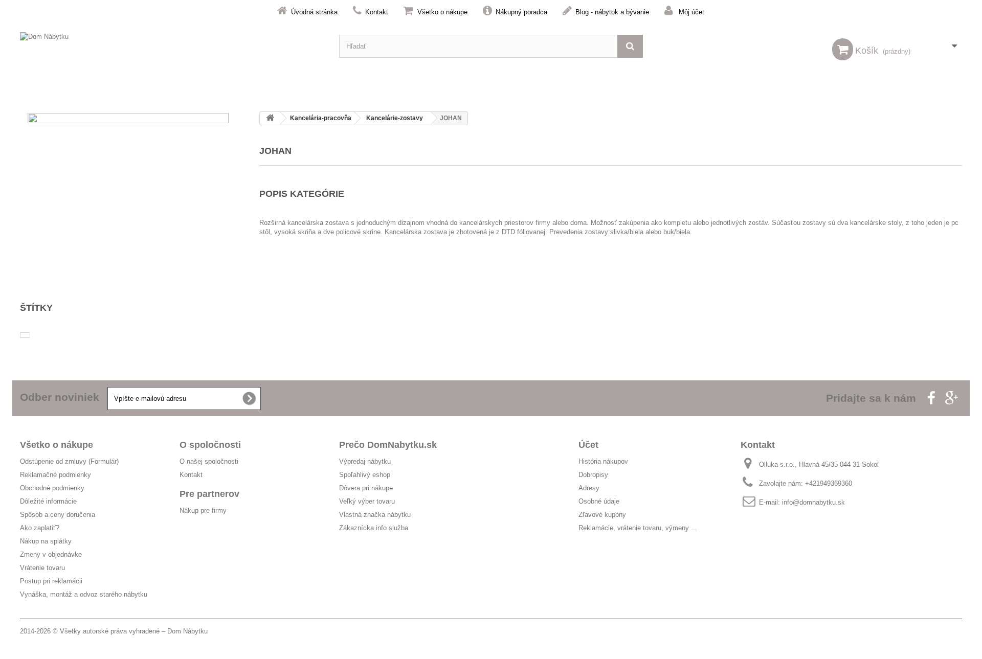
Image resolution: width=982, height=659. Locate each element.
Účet (588, 445)
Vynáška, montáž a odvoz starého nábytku (83, 594)
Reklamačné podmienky (55, 475)
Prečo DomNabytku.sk (388, 445)
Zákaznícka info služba (373, 528)
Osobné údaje (598, 501)
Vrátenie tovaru (42, 568)
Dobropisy (593, 475)
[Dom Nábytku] (172, 46)
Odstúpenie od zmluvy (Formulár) (69, 461)
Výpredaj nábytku (365, 461)
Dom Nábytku (187, 631)
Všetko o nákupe (442, 12)
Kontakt (376, 12)
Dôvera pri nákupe (366, 488)
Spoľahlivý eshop (364, 475)
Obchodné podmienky (52, 488)
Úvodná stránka (314, 12)
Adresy (588, 488)
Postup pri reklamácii (51, 581)
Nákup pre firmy (203, 510)
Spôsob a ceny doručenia (57, 514)
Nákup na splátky (46, 541)
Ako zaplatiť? (39, 528)
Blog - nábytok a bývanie (612, 12)
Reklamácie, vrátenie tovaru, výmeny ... (637, 528)
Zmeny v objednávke (51, 554)
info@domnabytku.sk (813, 502)
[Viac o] (25, 335)
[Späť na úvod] (270, 118)
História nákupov (603, 461)
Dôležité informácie (48, 501)
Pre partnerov (209, 494)
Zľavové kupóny (602, 514)
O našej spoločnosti (209, 461)
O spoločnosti (210, 445)
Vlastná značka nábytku (375, 514)
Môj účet (691, 12)
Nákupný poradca (521, 12)
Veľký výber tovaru (367, 501)
